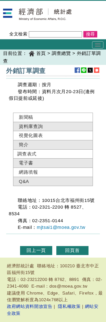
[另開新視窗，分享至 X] (90, 70)
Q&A (24, 181)
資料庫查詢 (31, 126)
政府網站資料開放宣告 (29, 306)
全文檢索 (18, 34)
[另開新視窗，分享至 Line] (84, 70)
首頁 (41, 53)
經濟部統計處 (17, 4)
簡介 (23, 144)
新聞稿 (26, 117)
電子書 (26, 162)
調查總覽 (61, 53)
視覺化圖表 (31, 135)
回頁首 (72, 250)
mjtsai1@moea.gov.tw (61, 227)
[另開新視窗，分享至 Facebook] (77, 70)
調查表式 (27, 154)
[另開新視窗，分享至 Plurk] (96, 70)
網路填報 (28, 172)
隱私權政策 (69, 306)
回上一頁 (36, 250)
